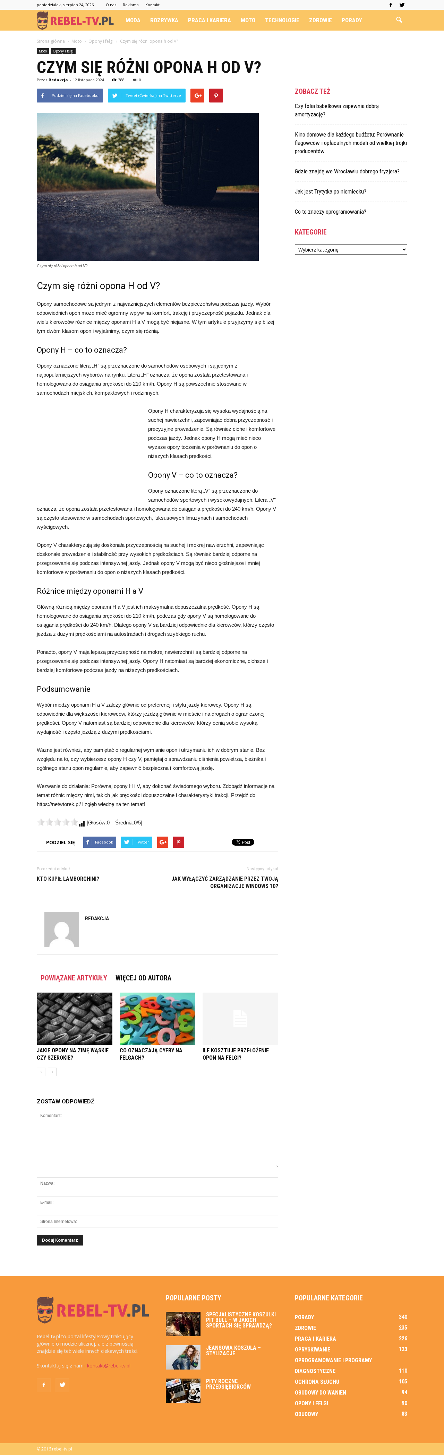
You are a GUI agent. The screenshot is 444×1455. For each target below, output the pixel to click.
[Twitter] (402, 5)
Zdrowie (320, 20)
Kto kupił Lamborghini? (68, 879)
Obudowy (306, 1414)
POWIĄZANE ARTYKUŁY (74, 978)
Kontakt (152, 4)
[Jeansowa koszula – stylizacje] (183, 1357)
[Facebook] (390, 5)
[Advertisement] (89, 453)
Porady (352, 20)
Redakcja (58, 79)
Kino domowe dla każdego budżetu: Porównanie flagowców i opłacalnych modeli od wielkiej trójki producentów (351, 143)
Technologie (282, 20)
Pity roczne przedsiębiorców (228, 1384)
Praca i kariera (209, 20)
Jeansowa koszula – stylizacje (233, 1351)
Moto (248, 20)
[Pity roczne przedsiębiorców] (183, 1391)
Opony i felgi (63, 51)
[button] (399, 20)
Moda (133, 20)
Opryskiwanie (312, 1349)
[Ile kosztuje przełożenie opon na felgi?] (240, 1019)
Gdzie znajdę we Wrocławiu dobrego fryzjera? (347, 171)
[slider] (57, 822)
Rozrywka (164, 20)
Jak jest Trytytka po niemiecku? (330, 191)
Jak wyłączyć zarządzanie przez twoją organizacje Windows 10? (224, 882)
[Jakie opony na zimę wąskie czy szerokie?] (74, 1019)
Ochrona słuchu (317, 1382)
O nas (111, 4)
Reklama (131, 4)
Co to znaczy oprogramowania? (330, 211)
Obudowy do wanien (320, 1392)
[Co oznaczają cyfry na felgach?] (157, 1019)
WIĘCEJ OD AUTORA (143, 978)
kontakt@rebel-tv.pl (108, 1365)
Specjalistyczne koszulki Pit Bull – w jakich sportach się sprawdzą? (241, 1320)
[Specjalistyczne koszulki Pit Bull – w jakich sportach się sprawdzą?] (183, 1324)
